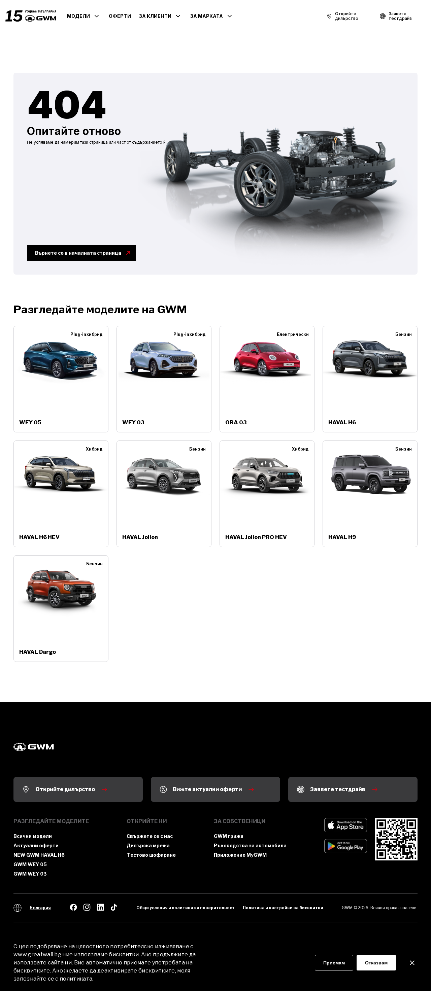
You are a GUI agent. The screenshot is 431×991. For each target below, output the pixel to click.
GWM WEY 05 (30, 864)
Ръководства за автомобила (250, 845)
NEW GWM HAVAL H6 (39, 855)
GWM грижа (228, 836)
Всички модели (32, 836)
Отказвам (376, 962)
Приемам (334, 962)
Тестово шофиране (151, 855)
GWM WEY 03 (30, 874)
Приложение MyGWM (240, 855)
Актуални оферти (36, 845)
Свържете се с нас (150, 836)
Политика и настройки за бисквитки (283, 907)
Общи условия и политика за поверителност (185, 907)
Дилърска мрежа (148, 845)
